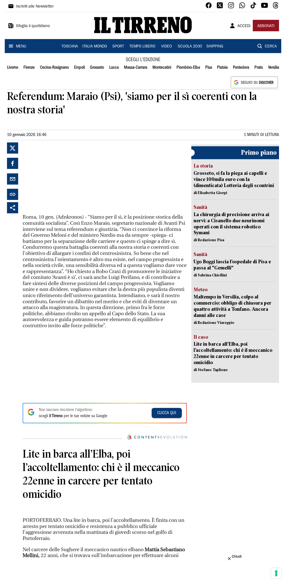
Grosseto (97, 68)
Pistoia (222, 68)
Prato (258, 68)
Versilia (273, 68)
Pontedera (241, 68)
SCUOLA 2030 (190, 47)
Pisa (208, 68)
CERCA (271, 47)
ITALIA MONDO (94, 47)
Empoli (79, 68)
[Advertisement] (64, 177)
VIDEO (166, 47)
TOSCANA (69, 47)
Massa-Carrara (135, 68)
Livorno (12, 68)
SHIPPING (214, 47)
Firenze (29, 68)
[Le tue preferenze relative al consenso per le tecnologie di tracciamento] (276, 573)
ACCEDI (244, 26)
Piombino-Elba (188, 68)
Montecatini (161, 68)
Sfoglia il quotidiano (33, 26)
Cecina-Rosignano (54, 68)
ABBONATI (266, 26)
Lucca (114, 68)
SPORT (118, 47)
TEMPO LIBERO (142, 47)
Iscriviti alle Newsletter (35, 7)
